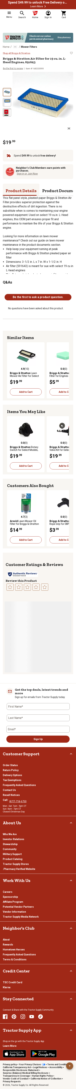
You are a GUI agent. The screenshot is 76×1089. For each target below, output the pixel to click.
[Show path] (15, 46)
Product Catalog (12, 859)
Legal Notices (40, 1067)
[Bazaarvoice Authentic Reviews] (22, 574)
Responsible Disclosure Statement (21, 1070)
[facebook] (5, 1017)
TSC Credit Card (12, 982)
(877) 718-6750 (18, 801)
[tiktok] (40, 1017)
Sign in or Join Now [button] (27, 173)
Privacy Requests (12, 1081)
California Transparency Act (17, 1067)
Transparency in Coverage (16, 1076)
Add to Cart (26, 391)
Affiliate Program (13, 901)
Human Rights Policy (42, 1076)
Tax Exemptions (12, 780)
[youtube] (31, 1017)
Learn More (36, 6)
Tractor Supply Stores (16, 864)
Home (6, 46)
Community (9, 849)
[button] (45, 6)
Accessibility (55, 1067)
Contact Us (9, 790)
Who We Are (10, 834)
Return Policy (11, 770)
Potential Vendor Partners (18, 906)
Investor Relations (13, 839)
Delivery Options (12, 775)
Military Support (12, 854)
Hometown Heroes (14, 949)
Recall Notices (11, 795)
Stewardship (10, 844)
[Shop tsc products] (38, 38)
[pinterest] (14, 1017)
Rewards (8, 944)
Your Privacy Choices (30, 1064)
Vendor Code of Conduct (15, 1079)
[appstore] (14, 1054)
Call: (6, 800)
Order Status (10, 765)
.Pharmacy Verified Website (19, 869)
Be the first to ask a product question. (38, 297)
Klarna (6, 987)
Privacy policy (10, 1064)
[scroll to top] (69, 1065)
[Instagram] (23, 1017)
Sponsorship (10, 896)
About (6, 939)
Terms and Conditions (58, 1064)
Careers (7, 891)
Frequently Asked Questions (19, 785)
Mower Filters (29, 46)
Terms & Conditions (15, 959)
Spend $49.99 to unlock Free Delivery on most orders (38, 2)
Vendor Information (14, 911)
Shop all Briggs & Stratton (16, 53)
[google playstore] (43, 1054)
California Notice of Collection (46, 1079)
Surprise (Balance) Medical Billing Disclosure (25, 1073)
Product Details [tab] (21, 190)
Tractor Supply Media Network (21, 916)
